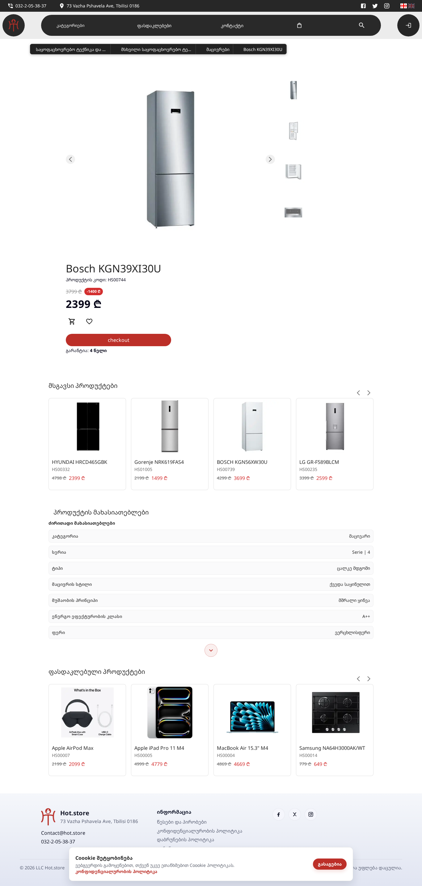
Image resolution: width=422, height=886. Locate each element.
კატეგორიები (70, 25)
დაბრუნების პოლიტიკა (185, 839)
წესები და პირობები (182, 822)
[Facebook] (363, 5)
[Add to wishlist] (89, 321)
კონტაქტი (232, 25)
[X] (375, 5)
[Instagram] (386, 5)
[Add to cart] (72, 321)
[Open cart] (299, 25)
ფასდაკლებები (154, 25)
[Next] (368, 392)
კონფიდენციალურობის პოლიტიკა (116, 871)
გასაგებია (330, 864)
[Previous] (358, 392)
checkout (118, 340)
